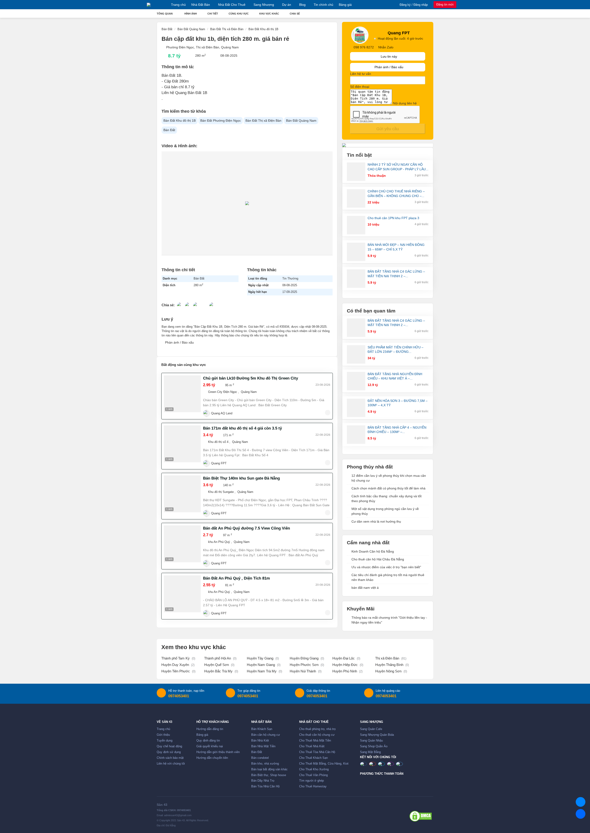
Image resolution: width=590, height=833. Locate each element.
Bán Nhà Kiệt (260, 740)
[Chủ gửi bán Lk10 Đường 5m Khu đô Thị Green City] (182, 393)
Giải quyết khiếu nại (209, 746)
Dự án (286, 4)
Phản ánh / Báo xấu (179, 342)
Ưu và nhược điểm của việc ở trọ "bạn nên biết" (386, 567)
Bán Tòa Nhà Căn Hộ (265, 786)
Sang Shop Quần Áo (373, 746)
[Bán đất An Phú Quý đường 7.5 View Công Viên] (182, 543)
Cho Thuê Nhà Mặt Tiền (315, 740)
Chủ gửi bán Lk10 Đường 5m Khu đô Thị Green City (250, 378)
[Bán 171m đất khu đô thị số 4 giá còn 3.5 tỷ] (182, 443)
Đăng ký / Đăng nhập (414, 4)
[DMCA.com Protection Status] (420, 816)
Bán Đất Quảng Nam (301, 120)
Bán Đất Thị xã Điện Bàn (263, 120)
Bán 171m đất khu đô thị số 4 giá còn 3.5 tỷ (242, 428)
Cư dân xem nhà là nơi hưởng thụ (376, 521)
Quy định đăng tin (208, 740)
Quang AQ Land (221, 413)
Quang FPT (219, 463)
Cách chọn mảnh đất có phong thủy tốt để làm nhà (388, 488)
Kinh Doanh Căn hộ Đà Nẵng (372, 551)
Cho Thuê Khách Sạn (313, 757)
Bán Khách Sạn (261, 729)
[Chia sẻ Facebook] (180, 304)
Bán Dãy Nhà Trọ (262, 780)
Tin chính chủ (323, 4)
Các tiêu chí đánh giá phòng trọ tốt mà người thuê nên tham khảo (387, 577)
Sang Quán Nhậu (371, 740)
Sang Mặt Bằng (370, 752)
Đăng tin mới (445, 4)
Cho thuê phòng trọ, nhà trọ (317, 729)
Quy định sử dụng (169, 752)
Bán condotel (260, 757)
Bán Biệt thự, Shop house (268, 775)
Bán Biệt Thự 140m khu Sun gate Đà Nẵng (241, 478)
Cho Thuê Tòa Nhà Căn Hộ (317, 752)
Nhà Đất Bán (200, 4)
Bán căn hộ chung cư (265, 734)
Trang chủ (178, 4)
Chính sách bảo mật (170, 757)
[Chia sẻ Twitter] (188, 304)
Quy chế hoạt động (169, 746)
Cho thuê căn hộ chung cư (317, 734)
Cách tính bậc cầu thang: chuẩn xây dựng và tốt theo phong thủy (386, 498)
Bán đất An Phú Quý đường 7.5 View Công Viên (246, 528)
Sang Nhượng (264, 4)
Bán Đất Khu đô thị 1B (179, 120)
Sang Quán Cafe (371, 729)
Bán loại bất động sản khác (269, 769)
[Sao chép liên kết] (212, 304)
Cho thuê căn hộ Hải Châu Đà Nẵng (377, 559)
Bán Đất (169, 130)
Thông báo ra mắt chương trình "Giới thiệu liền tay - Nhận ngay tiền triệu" (389, 620)
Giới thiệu (163, 734)
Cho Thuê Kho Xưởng (314, 769)
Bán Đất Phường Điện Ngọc (220, 120)
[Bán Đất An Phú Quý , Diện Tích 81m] (182, 593)
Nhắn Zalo (385, 47)
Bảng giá (345, 4)
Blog (302, 4)
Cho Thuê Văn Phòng (313, 775)
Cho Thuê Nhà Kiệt (311, 746)
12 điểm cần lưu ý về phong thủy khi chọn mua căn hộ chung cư (388, 478)
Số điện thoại (359, 86)
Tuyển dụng (164, 740)
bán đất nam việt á (365, 587)
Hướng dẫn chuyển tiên (212, 757)
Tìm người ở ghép (311, 780)
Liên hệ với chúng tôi (171, 763)
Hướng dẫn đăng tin (209, 729)
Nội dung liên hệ (405, 103)
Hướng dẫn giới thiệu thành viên (218, 752)
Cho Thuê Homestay (313, 786)
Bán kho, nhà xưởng (265, 763)
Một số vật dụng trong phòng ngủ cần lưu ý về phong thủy (385, 511)
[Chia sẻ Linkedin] (196, 304)
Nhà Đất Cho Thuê (231, 4)
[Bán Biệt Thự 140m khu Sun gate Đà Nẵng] (182, 493)
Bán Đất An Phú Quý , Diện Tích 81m (236, 578)
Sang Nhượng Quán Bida (377, 734)
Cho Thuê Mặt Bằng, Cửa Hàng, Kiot (323, 763)
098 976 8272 (364, 47)
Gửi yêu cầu (387, 129)
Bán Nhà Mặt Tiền (263, 746)
